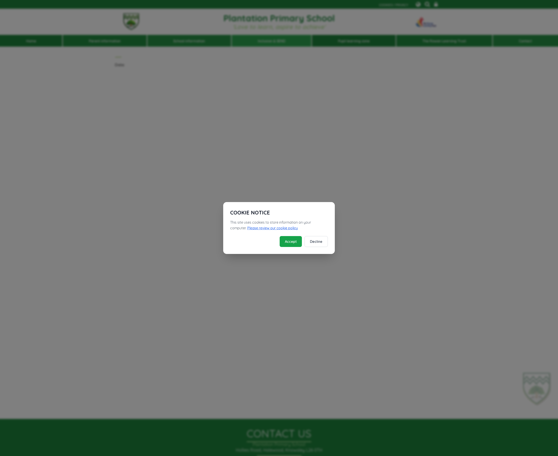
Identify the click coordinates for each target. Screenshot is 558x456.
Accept (291, 241)
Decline (316, 241)
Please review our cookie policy (272, 228)
